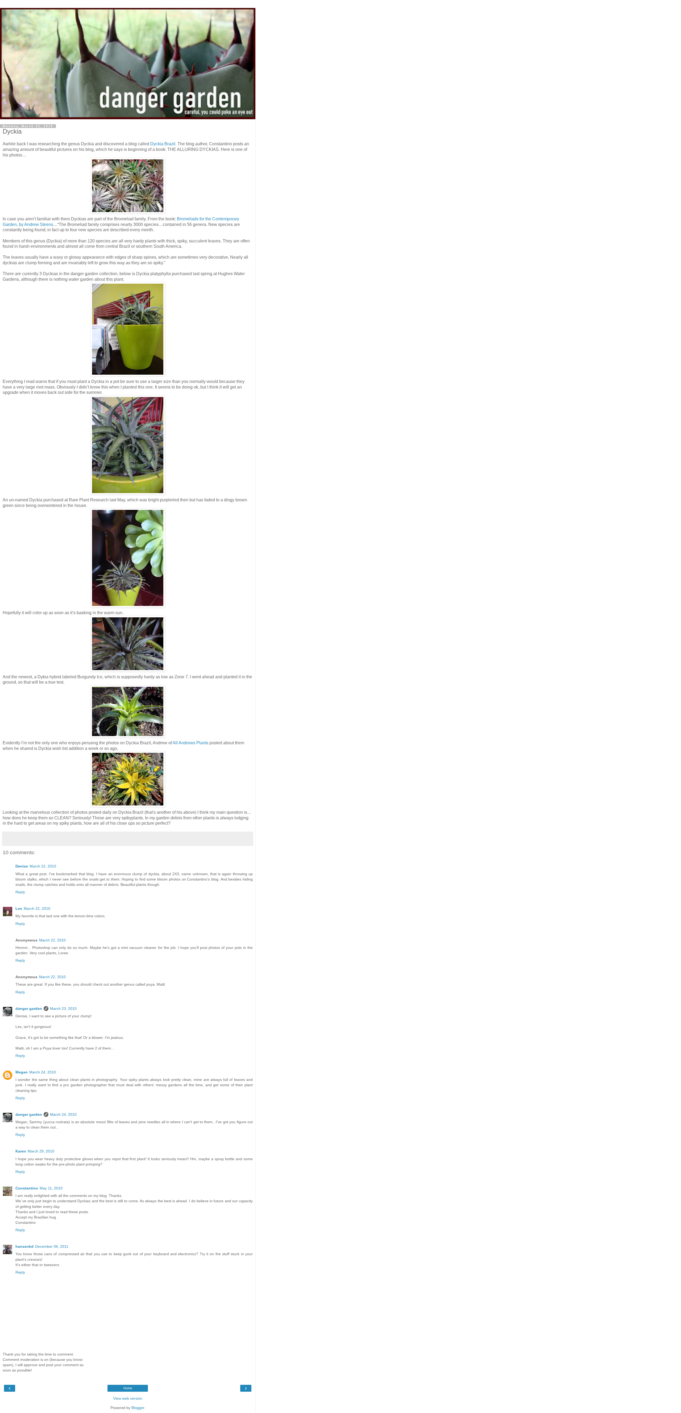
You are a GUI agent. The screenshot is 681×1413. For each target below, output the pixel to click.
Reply (20, 892)
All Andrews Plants (190, 743)
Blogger (137, 1408)
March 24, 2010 (42, 1072)
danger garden (28, 1008)
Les (18, 908)
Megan (21, 1072)
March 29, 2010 (41, 1151)
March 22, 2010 (43, 866)
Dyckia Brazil (162, 144)
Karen (20, 1151)
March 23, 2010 (63, 1008)
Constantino (26, 1188)
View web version (127, 1398)
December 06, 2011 (51, 1246)
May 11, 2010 (51, 1188)
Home (127, 1388)
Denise (21, 866)
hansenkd (24, 1246)
